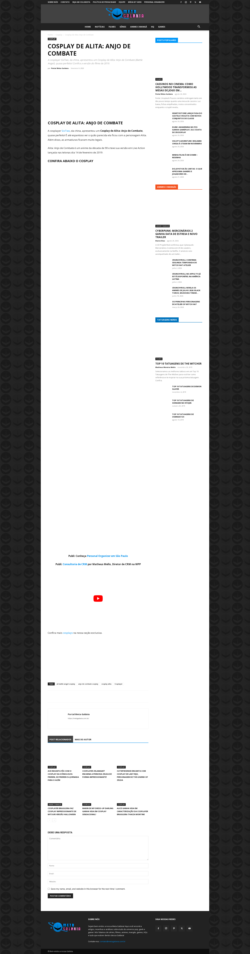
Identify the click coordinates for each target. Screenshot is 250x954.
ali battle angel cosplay (66, 684)
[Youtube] (200, 2)
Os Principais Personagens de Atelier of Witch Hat (186, 303)
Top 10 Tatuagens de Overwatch (183, 415)
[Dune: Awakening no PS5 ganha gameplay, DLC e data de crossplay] (162, 131)
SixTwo (66, 130)
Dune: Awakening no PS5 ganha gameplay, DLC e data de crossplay (187, 130)
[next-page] (54, 820)
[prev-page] (49, 820)
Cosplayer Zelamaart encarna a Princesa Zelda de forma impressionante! (97, 774)
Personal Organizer (154, 2)
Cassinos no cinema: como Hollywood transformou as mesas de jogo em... (176, 87)
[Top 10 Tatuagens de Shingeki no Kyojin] (162, 404)
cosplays (68, 632)
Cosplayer (119, 684)
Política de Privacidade (104, 2)
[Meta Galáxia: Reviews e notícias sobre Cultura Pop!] (125, 14)
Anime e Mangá (138, 26)
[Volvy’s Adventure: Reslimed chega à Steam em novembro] (162, 145)
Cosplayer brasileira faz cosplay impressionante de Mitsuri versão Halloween (62, 811)
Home (88, 26)
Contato (65, 2)
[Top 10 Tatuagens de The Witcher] (178, 343)
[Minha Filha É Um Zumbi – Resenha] (162, 159)
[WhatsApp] (64, 696)
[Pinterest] (190, 2)
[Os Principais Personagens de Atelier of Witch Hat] (162, 305)
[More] (77, 696)
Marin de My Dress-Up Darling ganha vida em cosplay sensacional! (97, 811)
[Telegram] (70, 696)
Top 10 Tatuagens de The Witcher (178, 363)
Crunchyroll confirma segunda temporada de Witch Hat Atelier (184, 262)
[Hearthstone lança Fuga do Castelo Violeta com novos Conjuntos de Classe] (162, 117)
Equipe (122, 2)
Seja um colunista (81, 2)
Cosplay (59, 35)
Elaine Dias (160, 241)
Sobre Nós (53, 2)
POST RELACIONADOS (60, 739)
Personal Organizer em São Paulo (107, 556)
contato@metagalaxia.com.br (112, 941)
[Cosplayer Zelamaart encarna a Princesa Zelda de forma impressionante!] (98, 757)
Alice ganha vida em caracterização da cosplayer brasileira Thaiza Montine (132, 811)
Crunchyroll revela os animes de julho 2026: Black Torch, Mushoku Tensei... (186, 290)
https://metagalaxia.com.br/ (78, 718)
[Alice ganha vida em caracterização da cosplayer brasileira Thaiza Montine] (132, 795)
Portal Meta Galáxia (60, 68)
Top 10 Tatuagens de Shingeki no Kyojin (183, 401)
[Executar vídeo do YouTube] (98, 598)
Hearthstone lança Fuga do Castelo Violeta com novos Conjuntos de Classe (187, 116)
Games (161, 26)
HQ (152, 26)
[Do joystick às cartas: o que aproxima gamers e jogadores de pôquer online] (162, 172)
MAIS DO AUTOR (83, 739)
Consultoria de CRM (75, 564)
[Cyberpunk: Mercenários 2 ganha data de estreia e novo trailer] (178, 210)
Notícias (100, 26)
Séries (123, 26)
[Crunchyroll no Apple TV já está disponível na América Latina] (162, 278)
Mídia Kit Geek (134, 2)
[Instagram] (186, 2)
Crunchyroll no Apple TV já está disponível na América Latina (186, 276)
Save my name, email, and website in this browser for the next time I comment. (88, 889)
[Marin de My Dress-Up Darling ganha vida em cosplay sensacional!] (98, 795)
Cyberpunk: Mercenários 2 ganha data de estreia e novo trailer (176, 234)
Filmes (112, 26)
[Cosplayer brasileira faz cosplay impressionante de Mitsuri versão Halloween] (63, 795)
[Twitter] (195, 2)
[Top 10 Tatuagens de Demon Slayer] (162, 390)
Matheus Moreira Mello (165, 367)
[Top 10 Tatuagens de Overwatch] (162, 418)
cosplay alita (106, 684)
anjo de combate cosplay (88, 684)
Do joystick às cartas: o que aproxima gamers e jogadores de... (187, 171)
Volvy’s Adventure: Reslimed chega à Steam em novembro (187, 142)
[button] (198, 27)
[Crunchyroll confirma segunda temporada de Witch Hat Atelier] (162, 264)
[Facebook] (181, 2)
